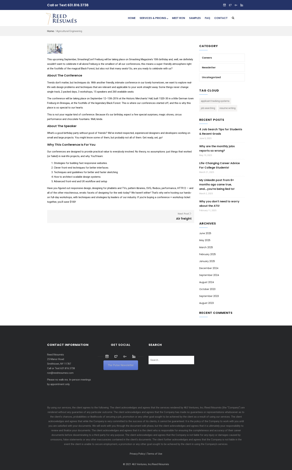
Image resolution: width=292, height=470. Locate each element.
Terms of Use (154, 453)
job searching (208, 108)
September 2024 (209, 275)
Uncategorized (211, 77)
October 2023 (207, 289)
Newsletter (209, 67)
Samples (195, 18)
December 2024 (208, 268)
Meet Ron (178, 18)
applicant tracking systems (215, 101)
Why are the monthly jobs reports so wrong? (217, 148)
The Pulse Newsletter (121, 365)
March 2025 (206, 247)
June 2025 (205, 233)
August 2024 (206, 282)
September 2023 (209, 296)
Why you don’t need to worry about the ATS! (219, 203)
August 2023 (206, 303)
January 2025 (207, 261)
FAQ (207, 18)
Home (132, 18)
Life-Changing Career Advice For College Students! (219, 165)
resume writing (228, 108)
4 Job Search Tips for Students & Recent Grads (220, 131)
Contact (221, 18)
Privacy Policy (137, 453)
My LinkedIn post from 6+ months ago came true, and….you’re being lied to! (217, 184)
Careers (207, 57)
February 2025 (207, 254)
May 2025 (204, 240)
